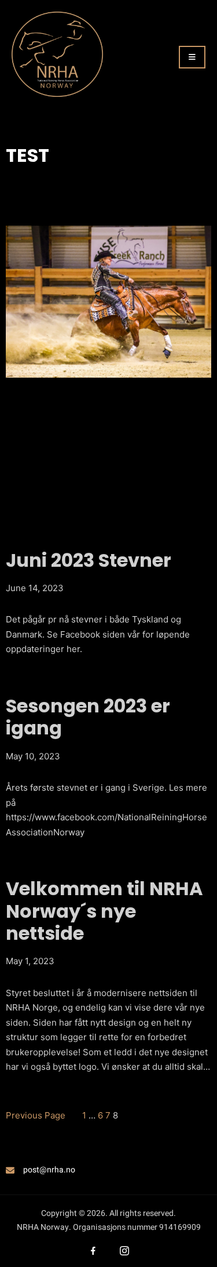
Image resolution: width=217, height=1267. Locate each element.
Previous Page (35, 1115)
